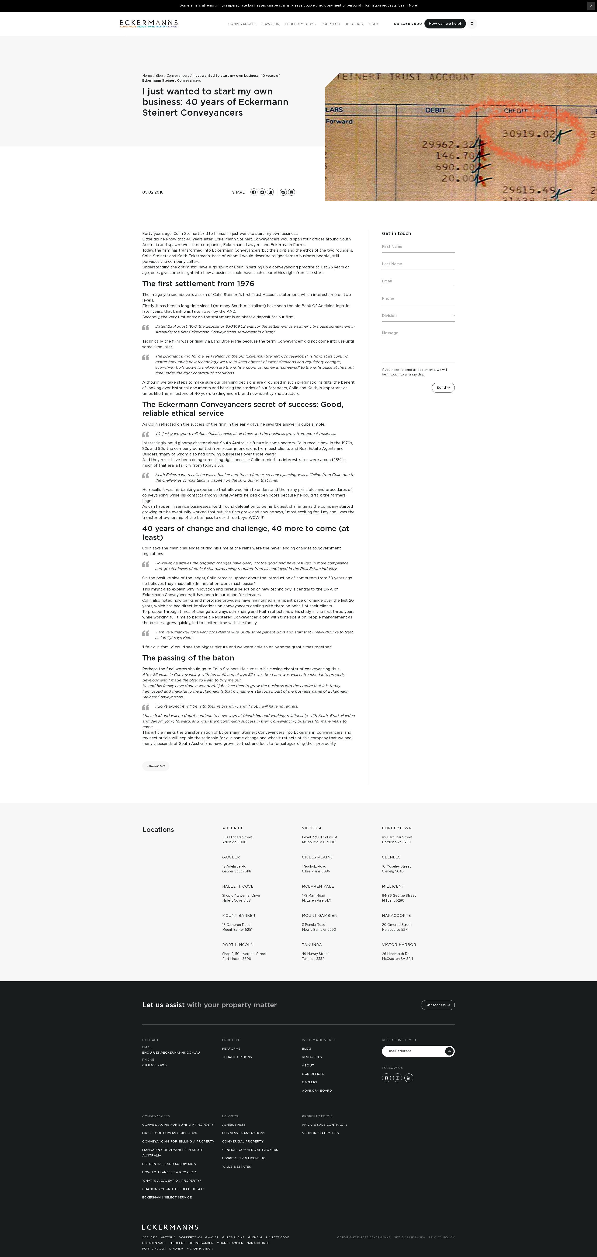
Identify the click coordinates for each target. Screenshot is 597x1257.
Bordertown (190, 1237)
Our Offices (313, 1074)
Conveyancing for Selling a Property (178, 1141)
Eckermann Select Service (167, 1197)
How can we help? (445, 23)
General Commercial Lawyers (250, 1150)
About (308, 1065)
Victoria (168, 1237)
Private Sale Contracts (324, 1124)
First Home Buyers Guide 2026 (169, 1133)
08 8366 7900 (408, 24)
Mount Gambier (230, 1243)
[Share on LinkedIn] (270, 191)
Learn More (407, 5)
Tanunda (176, 1248)
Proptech (331, 24)
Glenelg (255, 1237)
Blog (306, 1048)
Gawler (212, 1237)
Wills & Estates (236, 1166)
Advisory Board (317, 1090)
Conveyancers (242, 24)
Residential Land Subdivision (169, 1164)
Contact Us (436, 1005)
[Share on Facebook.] (253, 191)
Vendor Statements (320, 1133)
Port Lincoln (153, 1248)
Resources (312, 1057)
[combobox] (418, 316)
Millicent (177, 1243)
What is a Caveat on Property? (171, 1180)
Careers (309, 1082)
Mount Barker (200, 1243)
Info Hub (354, 24)
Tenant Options (237, 1057)
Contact (150, 1040)
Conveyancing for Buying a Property (177, 1124)
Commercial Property (243, 1141)
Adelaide (149, 1237)
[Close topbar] (591, 6)
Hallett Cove (277, 1237)
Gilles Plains (233, 1237)
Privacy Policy (442, 1237)
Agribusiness (234, 1124)
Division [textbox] (389, 316)
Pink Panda (416, 1237)
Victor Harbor (200, 1248)
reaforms (231, 1048)
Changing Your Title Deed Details (173, 1189)
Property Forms (300, 24)
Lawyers (271, 24)
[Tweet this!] (262, 191)
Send (441, 387)
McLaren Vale (154, 1243)
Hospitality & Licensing (244, 1158)
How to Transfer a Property (169, 1172)
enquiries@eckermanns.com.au (171, 1052)
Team (373, 24)
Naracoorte (258, 1243)
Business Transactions (243, 1133)
